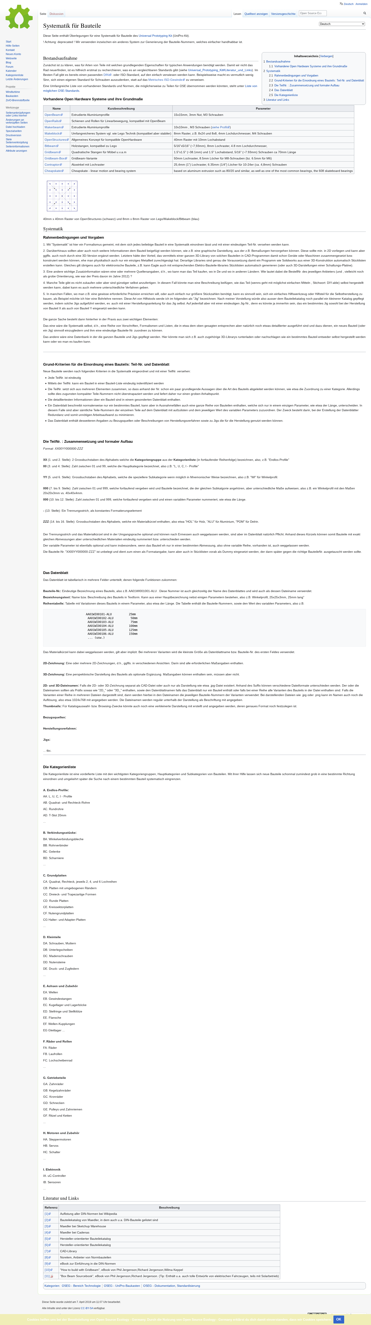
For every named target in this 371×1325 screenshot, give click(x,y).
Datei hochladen (15, 126)
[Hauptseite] (19, 17)
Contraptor (52, 164)
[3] (46, 1226)
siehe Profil (219, 127)
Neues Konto (13, 54)
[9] (46, 1263)
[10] (47, 1270)
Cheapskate (53, 170)
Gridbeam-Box (54, 158)
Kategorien (51, 1285)
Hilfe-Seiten (13, 45)
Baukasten (12, 96)
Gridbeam (51, 152)
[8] (46, 1257)
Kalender (11, 70)
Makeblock (52, 133)
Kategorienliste (14, 75)
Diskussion (56, 13)
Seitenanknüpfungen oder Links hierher (18, 114)
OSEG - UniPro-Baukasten (122, 1285)
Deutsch (349, 4)
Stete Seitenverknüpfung (17, 141)
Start (8, 41)
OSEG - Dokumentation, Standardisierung (171, 1285)
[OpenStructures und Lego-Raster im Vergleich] (62, 195)
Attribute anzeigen (16, 150)
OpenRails (52, 121)
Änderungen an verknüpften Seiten (17, 121)
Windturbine (13, 91)
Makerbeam (53, 127)
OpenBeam (52, 114)
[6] (46, 1245)
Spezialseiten (14, 131)
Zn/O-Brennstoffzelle (18, 100)
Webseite (11, 58)
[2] (46, 1220)
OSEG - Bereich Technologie (81, 1285)
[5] (46, 1238)
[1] (46, 1213)
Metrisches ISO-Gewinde (165, 79)
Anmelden (362, 4)
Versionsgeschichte (283, 13)
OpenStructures (55, 139)
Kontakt (10, 50)
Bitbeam (50, 146)
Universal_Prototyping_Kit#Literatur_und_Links (220, 70)
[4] (46, 1232)
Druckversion (13, 135)
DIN (106, 74)
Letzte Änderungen (17, 79)
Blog (8, 62)
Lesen (237, 13)
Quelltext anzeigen (256, 13)
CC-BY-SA (87, 1308)
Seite (43, 13)
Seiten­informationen (17, 146)
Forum (9, 66)
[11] (47, 1276)
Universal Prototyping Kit (155, 35)
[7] (46, 1251)
